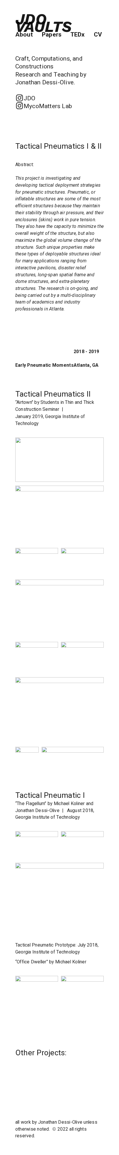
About (27, 34)
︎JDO (25, 98)
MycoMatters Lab (43, 106)
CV (98, 34)
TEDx (77, 34)
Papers (52, 34)
